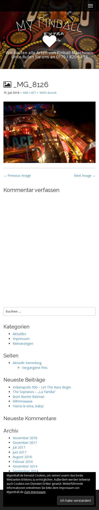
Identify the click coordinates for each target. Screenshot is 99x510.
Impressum (21, 338)
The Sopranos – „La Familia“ (34, 392)
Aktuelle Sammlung (27, 363)
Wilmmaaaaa (22, 401)
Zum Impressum (35, 492)
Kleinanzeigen (23, 343)
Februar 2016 (23, 461)
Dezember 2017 (25, 442)
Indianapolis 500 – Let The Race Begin (42, 387)
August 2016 (22, 457)
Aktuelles (19, 334)
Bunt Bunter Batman (28, 396)
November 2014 (25, 466)
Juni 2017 (19, 452)
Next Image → (85, 175)
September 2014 (25, 471)
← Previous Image (17, 175)
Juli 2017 (19, 447)
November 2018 (25, 438)
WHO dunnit (48, 93)
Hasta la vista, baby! (28, 406)
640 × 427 (29, 93)
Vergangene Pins (34, 367)
